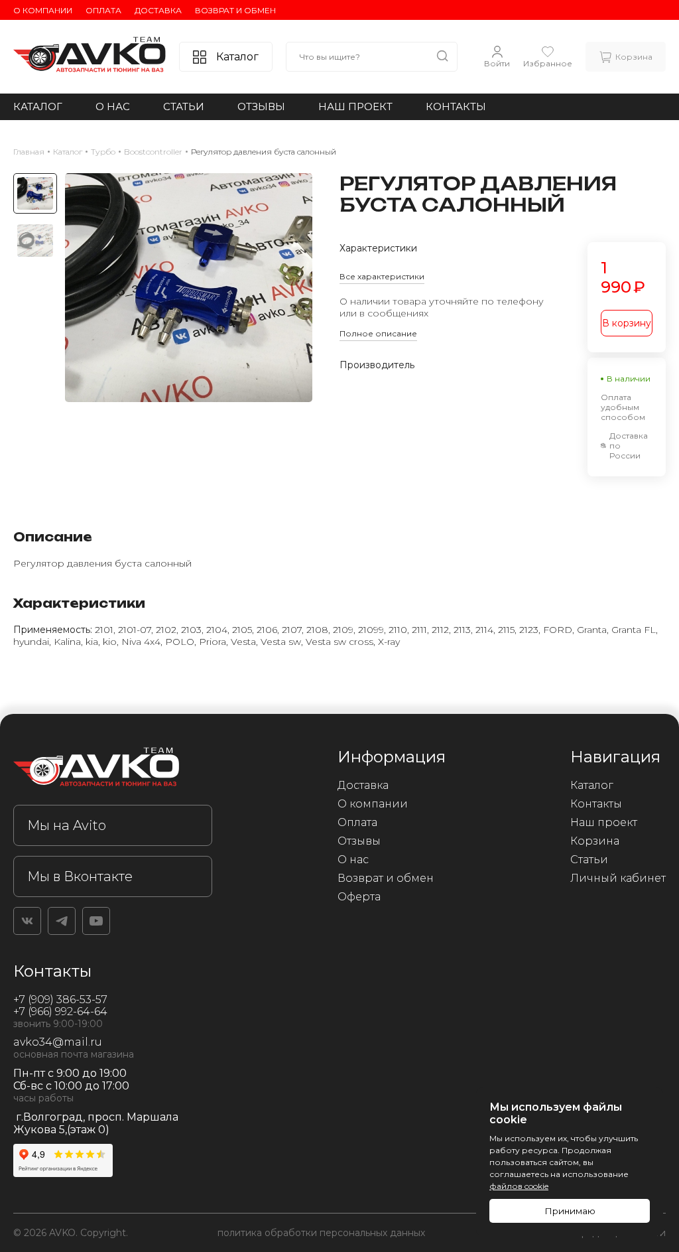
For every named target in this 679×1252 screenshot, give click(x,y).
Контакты (456, 106)
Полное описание (378, 333)
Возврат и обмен (235, 10)
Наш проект (355, 106)
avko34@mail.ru (57, 1042)
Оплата (103, 10)
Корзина (594, 841)
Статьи (183, 106)
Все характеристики (382, 276)
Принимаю (569, 1211)
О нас (112, 106)
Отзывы (261, 106)
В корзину (626, 323)
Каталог (37, 106)
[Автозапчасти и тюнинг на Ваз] (112, 769)
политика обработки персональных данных (321, 1233)
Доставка (158, 10)
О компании (42, 10)
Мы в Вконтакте (80, 876)
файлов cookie (518, 1186)
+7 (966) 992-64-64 (60, 1011)
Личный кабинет (618, 878)
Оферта (359, 896)
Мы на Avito (66, 825)
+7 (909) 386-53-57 (60, 999)
